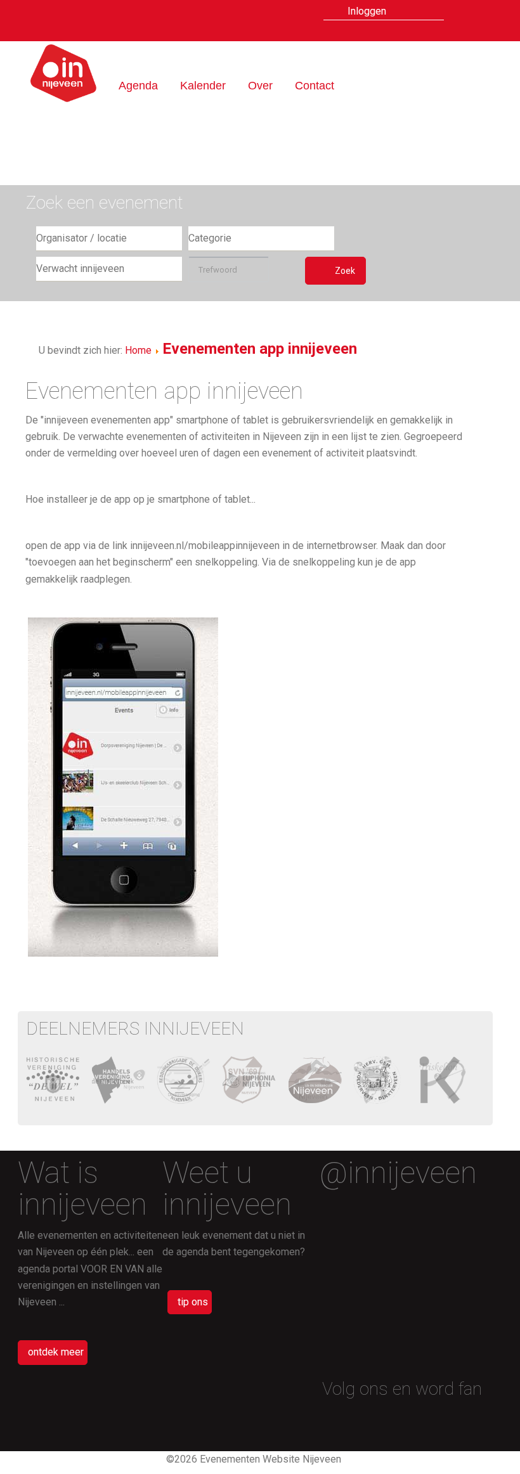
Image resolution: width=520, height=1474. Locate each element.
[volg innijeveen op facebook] (447, 1420)
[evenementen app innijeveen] (476, 14)
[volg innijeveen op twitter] (469, 1420)
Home (138, 350)
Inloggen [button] (367, 11)
